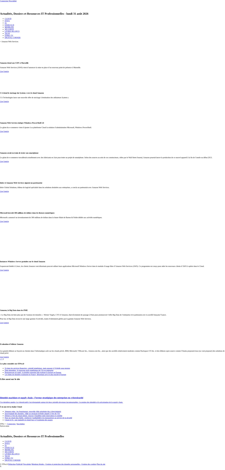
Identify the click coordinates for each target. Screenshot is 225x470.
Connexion (11, 424)
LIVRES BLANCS (12, 31)
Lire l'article (4, 71)
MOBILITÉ (9, 27)
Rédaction (12, 464)
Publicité (19, 464)
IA (6, 23)
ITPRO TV (9, 35)
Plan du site (101, 464)
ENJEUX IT (9, 25)
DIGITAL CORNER (13, 38)
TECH (7, 33)
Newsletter (27, 464)
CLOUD (8, 19)
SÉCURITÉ (9, 29)
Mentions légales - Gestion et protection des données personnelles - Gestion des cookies (64, 464)
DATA (7, 21)
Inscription (21, 424)
